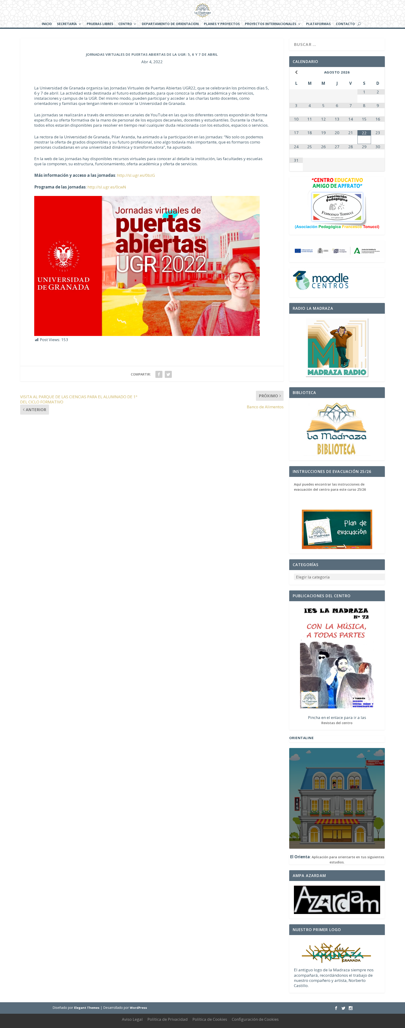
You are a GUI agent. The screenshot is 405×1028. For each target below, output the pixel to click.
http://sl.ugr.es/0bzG (136, 175)
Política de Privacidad (167, 1019)
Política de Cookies (209, 1019)
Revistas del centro (336, 723)
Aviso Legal (132, 1019)
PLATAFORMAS (318, 24)
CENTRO (125, 24)
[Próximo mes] (378, 72)
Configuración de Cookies (255, 1019)
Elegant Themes (86, 1008)
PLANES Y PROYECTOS (222, 24)
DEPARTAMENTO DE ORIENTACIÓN (170, 24)
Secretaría (67, 24)
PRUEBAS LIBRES (100, 24)
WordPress (138, 1008)
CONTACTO (345, 24)
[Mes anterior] (296, 72)
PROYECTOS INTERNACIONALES (270, 24)
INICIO (47, 24)
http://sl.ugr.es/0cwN (106, 187)
